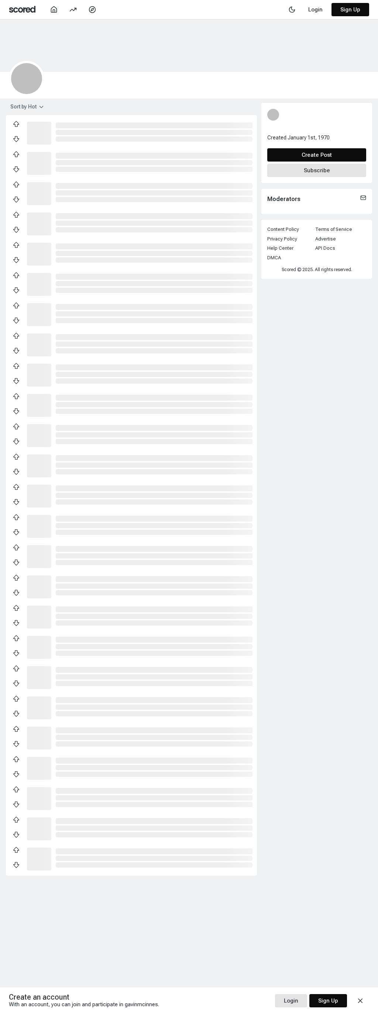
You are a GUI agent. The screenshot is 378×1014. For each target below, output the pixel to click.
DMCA (274, 257)
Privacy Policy (282, 239)
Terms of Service (333, 229)
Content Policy (283, 229)
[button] (39, 132)
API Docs (325, 248)
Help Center (280, 248)
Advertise (325, 239)
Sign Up (350, 9)
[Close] (360, 1001)
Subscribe (317, 170)
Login (291, 1000)
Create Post (317, 155)
